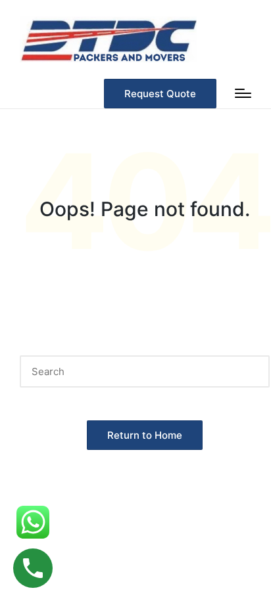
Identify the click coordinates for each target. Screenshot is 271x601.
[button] (160, 93)
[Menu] (243, 93)
